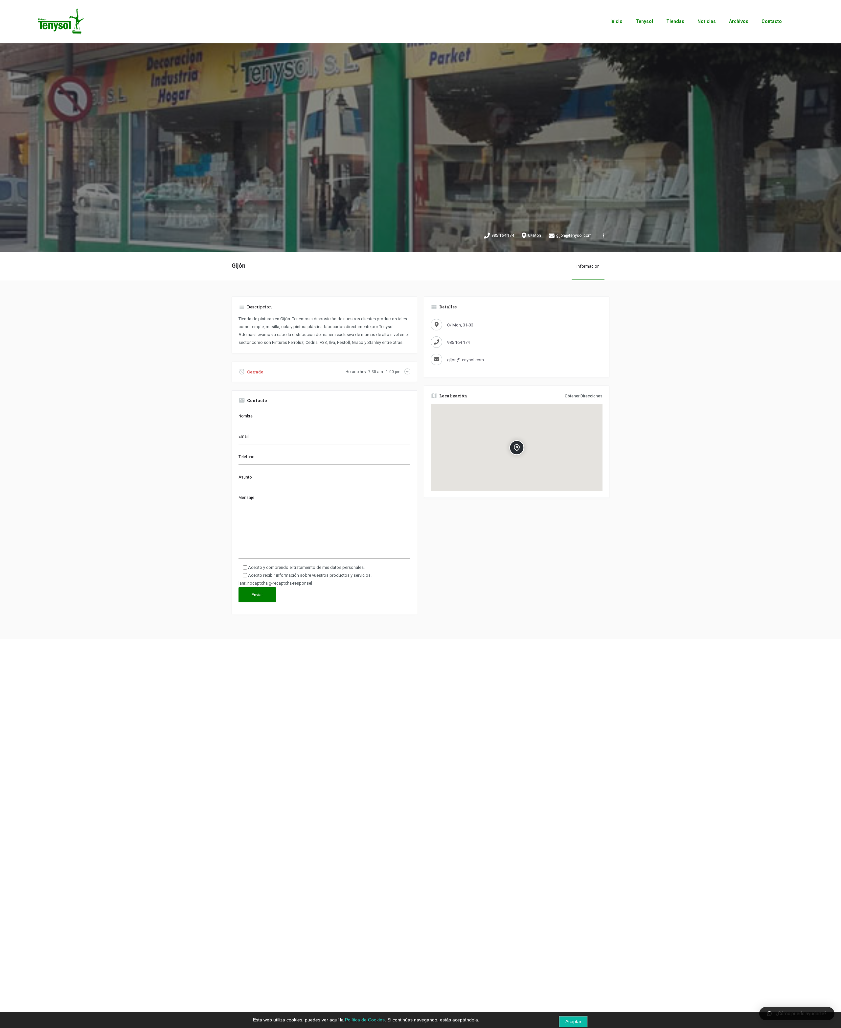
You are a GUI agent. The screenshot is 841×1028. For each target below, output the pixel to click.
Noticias (706, 21)
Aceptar (573, 1021)
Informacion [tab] (588, 266)
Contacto (771, 21)
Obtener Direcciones (583, 396)
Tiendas (675, 21)
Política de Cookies (365, 1019)
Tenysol (644, 21)
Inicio (616, 21)
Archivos (738, 21)
